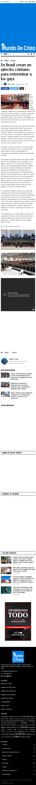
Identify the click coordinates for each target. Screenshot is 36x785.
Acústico (20, 716)
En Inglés (21, 721)
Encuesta (26, 720)
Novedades (32, 727)
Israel (18, 725)
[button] (5, 1)
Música (3, 727)
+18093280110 (7, 673)
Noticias (13, 60)
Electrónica (15, 721)
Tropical (7, 737)
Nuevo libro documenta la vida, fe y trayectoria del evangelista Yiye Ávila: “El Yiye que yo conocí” (24, 569)
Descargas (9, 721)
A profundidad (4, 716)
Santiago (33, 731)
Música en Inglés (11, 727)
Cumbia (28, 718)
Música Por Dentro (7, 698)
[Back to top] (31, 780)
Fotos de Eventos (6, 725)
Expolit (33, 722)
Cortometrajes (22, 718)
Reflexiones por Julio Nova (7, 731)
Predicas (9, 729)
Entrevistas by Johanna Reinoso (9, 723)
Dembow (32, 719)
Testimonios (29, 734)
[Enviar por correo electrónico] (21, 88)
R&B (15, 729)
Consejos (16, 719)
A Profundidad (5, 702)
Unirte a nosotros (6, 709)
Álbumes (32, 716)
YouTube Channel (25, 737)
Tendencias (20, 734)
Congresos (11, 719)
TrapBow (3, 737)
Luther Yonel (5, 705)
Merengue (32, 725)
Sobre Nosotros (5, 1)
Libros (22, 725)
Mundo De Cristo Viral (8, 687)
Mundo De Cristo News (8, 691)
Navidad (18, 727)
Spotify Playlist (4, 734)
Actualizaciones (13, 716)
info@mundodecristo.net (10, 671)
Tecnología (12, 734)
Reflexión (32, 729)
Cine (7, 719)
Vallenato (12, 737)
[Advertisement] (18, 24)
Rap (27, 729)
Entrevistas (32, 721)
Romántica (27, 731)
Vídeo (17, 736)
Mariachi (26, 725)
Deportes (3, 721)
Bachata (3, 719)
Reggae (15, 731)
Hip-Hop (14, 725)
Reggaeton (21, 731)
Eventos (6, 60)
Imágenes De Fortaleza (8, 694)
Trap (34, 734)
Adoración (26, 716)
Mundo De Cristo (6, 683)
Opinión (3, 729)
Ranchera (21, 729)
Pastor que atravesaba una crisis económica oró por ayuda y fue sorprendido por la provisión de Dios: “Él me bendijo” (22, 589)
